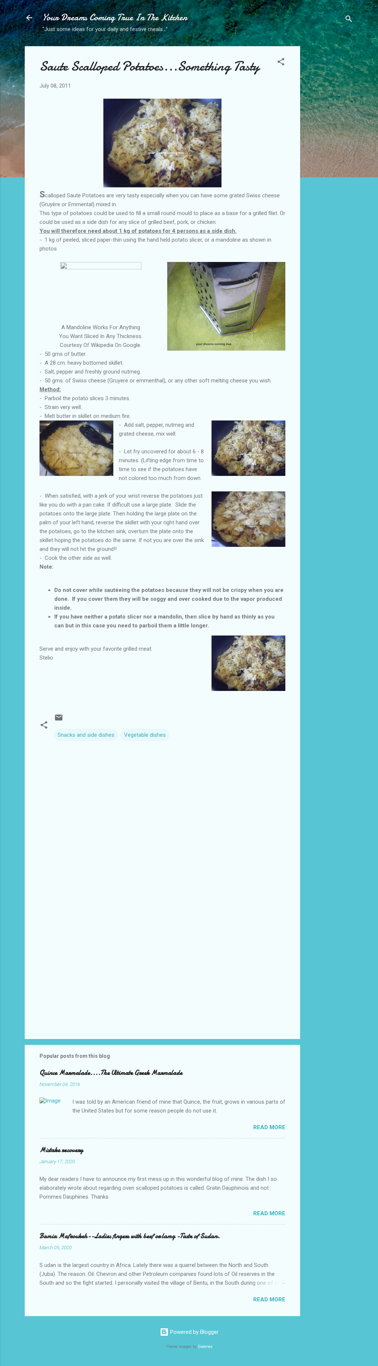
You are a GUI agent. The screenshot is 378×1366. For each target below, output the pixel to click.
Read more (269, 1127)
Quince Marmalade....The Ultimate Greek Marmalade (110, 1072)
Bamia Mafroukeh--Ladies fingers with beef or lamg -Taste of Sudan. (129, 1236)
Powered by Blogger (194, 1332)
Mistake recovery (61, 1150)
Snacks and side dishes (86, 735)
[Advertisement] (329, 163)
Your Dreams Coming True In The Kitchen (114, 17)
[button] (280, 63)
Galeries (205, 1346)
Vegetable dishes (145, 735)
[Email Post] (58, 720)
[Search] (348, 20)
